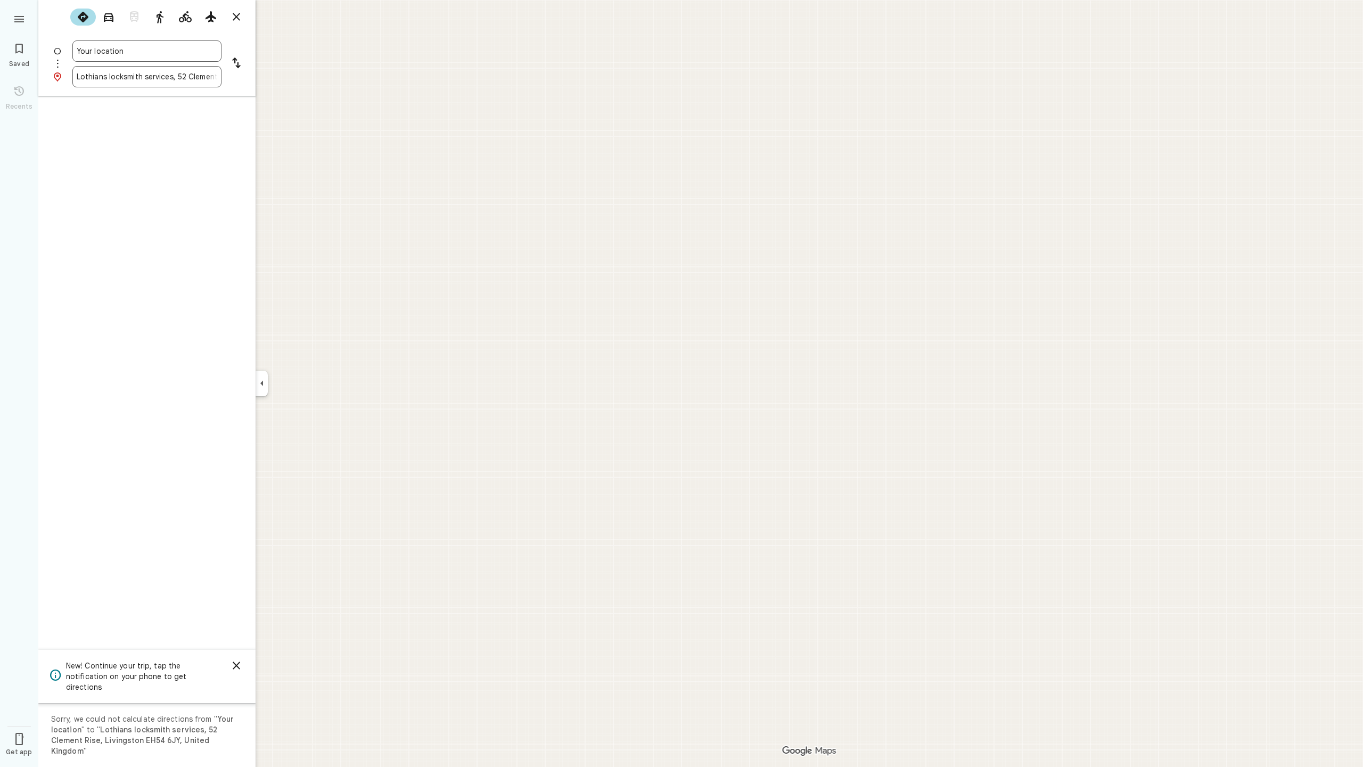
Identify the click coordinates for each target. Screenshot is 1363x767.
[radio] (83, 17)
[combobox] (147, 51)
